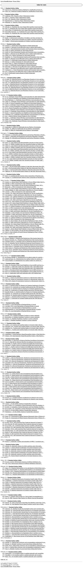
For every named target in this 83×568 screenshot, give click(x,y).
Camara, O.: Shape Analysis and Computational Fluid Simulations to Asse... (24, 375)
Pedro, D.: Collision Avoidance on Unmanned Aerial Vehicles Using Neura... (24, 217)
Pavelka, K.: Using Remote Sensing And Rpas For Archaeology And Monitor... (25, 525)
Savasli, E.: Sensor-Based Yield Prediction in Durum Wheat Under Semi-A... (24, 229)
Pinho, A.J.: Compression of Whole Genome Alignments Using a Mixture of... (25, 416)
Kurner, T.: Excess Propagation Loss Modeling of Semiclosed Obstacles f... (24, 113)
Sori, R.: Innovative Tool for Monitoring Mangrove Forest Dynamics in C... (24, 243)
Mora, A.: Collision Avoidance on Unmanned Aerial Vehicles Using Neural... (25, 206)
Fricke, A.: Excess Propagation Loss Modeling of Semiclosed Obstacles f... (24, 103)
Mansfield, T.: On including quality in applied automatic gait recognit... (23, 555)
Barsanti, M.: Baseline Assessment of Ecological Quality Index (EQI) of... (24, 479)
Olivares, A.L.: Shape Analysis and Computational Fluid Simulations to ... (24, 388)
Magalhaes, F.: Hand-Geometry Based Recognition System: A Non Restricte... (25, 334)
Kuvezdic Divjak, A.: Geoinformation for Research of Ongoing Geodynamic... (25, 292)
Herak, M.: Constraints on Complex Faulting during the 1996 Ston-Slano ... (24, 290)
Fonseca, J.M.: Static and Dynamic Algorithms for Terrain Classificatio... (24, 200)
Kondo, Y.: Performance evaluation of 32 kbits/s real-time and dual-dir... (24, 38)
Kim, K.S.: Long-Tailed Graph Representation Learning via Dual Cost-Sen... (24, 149)
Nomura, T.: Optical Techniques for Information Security (20, 62)
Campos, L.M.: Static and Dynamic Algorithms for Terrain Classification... (24, 193)
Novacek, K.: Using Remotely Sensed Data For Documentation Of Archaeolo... (25, 518)
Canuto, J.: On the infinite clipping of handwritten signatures (21, 403)
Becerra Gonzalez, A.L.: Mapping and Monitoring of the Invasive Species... (24, 240)
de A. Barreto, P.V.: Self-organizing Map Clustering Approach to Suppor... (24, 424)
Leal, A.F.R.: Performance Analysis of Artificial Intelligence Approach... (23, 463)
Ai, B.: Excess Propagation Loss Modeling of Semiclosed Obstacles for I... (24, 98)
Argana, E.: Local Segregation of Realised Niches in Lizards (20, 304)
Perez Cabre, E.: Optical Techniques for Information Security (21, 63)
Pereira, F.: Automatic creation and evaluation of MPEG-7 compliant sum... (24, 441)
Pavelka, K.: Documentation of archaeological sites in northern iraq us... (24, 521)
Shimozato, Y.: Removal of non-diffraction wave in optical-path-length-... (24, 66)
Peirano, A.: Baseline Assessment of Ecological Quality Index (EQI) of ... (23, 490)
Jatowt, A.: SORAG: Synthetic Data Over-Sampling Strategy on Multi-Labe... (24, 147)
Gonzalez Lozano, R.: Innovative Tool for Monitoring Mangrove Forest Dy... (24, 241)
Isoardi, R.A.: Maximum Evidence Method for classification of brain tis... (24, 10)
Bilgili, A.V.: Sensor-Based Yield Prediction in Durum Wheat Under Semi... (24, 188)
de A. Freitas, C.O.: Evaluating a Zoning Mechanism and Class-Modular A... (24, 405)
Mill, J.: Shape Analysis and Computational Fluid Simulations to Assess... (24, 386)
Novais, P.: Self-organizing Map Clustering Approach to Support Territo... (24, 432)
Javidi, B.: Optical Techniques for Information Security (19, 50)
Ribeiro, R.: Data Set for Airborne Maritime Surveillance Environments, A (24, 351)
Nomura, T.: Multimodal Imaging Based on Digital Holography (21, 60)
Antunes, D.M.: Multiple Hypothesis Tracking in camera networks (22, 315)
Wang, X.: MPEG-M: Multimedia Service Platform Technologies (21, 130)
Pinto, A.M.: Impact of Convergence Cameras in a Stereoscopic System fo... (25, 281)
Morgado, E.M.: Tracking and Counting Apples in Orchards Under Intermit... (25, 326)
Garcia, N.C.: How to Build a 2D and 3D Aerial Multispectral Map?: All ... (24, 201)
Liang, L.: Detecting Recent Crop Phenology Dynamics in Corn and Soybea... (25, 84)
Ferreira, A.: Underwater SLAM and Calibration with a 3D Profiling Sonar (24, 268)
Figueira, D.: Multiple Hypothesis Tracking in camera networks (21, 318)
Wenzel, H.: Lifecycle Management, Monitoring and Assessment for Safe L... (25, 367)
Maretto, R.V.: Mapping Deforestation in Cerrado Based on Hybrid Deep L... (25, 473)
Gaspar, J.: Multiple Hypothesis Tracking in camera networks (21, 320)
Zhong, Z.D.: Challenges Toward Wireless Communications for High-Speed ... (25, 121)
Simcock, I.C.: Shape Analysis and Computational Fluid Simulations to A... (24, 391)
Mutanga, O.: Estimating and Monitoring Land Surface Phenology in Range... (25, 135)
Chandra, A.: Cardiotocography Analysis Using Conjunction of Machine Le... (25, 177)
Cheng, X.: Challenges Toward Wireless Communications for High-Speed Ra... (25, 101)
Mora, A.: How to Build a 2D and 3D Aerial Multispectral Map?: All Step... (24, 209)
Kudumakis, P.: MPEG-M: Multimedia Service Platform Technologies (23, 127)
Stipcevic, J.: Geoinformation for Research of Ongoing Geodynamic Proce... (25, 296)
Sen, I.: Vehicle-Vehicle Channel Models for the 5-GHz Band (20, 116)
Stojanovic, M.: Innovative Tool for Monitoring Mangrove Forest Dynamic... (25, 244)
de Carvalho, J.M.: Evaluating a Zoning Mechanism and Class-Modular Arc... (25, 408)
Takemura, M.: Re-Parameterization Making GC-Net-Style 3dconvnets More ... (25, 171)
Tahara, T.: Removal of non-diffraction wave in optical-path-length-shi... (24, 68)
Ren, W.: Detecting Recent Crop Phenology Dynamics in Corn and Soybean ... (25, 85)
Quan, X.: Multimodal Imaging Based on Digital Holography (20, 65)
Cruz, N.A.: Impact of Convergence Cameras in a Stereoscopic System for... (24, 279)
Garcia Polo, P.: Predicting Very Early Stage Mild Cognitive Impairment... (24, 30)
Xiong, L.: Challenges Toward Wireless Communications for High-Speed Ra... (25, 117)
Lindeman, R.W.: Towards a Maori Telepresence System (19, 16)
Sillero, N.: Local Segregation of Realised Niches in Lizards (20, 311)
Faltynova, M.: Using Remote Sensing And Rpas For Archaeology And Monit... (25, 510)
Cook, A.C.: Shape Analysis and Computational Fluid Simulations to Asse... (24, 378)
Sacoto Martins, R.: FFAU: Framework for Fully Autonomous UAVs (22, 225)
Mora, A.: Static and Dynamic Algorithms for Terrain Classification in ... (23, 211)
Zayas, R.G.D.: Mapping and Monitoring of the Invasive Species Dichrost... (24, 251)
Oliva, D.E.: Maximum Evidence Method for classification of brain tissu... (24, 11)
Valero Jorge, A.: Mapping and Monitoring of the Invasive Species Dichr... (24, 248)
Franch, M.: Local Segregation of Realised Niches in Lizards (20, 307)
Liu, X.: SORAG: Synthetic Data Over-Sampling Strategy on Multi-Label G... (24, 154)
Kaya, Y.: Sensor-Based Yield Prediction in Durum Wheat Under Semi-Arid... (25, 204)
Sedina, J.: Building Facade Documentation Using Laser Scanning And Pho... (24, 528)
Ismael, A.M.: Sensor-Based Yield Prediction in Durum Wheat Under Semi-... (25, 203)
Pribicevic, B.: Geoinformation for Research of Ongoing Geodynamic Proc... (25, 295)
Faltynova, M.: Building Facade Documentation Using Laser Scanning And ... (25, 509)
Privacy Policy (16, 1)
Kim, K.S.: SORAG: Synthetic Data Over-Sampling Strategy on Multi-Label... (24, 150)
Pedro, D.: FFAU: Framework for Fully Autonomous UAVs (19, 219)
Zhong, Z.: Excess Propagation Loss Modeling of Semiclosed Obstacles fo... (24, 119)
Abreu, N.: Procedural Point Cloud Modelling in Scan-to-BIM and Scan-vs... (24, 265)
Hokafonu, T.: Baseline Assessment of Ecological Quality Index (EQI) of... (24, 485)
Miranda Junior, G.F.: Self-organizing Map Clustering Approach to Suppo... (24, 430)
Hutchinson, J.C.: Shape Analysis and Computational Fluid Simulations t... (24, 385)
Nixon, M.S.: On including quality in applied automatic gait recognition (23, 556)
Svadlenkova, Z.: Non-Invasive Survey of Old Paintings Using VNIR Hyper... (24, 536)
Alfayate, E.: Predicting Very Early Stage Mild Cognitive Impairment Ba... (24, 27)
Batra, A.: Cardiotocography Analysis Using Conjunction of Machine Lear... (24, 176)
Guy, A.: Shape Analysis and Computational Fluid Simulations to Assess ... (24, 383)
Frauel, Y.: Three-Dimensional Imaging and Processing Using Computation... (25, 49)
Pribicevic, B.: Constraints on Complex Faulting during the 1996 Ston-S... (24, 293)
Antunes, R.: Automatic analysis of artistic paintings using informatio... (23, 446)
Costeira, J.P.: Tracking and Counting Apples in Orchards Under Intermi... (24, 325)
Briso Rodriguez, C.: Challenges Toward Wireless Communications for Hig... (25, 100)
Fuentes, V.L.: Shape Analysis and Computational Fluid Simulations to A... (24, 380)
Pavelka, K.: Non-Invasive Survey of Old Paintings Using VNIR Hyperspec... (24, 523)
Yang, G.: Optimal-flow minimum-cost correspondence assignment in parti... (25, 547)
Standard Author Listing (12, 8)
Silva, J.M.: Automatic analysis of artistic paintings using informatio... (23, 454)
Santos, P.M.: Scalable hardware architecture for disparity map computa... (24, 399)
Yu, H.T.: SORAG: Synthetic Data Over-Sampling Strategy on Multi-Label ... (24, 160)
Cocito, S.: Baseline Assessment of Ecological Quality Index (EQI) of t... (23, 482)
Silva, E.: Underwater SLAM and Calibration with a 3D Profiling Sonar (23, 273)
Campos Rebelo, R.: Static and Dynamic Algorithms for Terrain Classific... (24, 190)
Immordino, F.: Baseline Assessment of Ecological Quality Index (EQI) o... (24, 487)
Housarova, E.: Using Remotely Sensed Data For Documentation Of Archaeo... (25, 515)
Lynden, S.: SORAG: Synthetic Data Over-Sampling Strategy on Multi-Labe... (25, 157)
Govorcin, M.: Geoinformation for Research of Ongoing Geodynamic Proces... (25, 288)
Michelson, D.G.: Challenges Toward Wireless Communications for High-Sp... (25, 114)
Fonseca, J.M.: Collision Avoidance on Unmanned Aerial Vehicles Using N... (24, 196)
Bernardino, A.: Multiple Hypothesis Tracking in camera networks (22, 317)
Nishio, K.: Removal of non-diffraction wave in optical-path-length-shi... (23, 58)
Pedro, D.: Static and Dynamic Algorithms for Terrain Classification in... (23, 222)
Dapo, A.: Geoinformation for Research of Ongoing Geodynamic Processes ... (25, 285)
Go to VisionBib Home (6, 1)
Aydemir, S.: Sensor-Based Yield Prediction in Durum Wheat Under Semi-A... (25, 182)
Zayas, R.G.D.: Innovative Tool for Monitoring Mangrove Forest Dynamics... (25, 249)
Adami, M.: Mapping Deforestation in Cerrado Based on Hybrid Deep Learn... (25, 468)
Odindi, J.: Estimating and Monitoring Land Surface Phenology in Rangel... (24, 136)
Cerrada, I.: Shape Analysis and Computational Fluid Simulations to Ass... (24, 377)
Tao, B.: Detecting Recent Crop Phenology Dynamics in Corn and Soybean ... (25, 89)
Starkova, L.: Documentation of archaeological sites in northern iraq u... (24, 533)
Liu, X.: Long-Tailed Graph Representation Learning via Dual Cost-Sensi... (24, 152)
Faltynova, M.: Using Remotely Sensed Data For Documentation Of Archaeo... (25, 512)
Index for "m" (4, 559)
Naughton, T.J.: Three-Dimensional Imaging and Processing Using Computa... (25, 57)
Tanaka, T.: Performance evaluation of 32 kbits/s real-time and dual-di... (24, 41)
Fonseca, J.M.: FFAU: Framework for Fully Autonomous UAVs (21, 198)
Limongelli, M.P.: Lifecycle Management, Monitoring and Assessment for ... (25, 362)
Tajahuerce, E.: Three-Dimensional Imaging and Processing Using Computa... (25, 70)
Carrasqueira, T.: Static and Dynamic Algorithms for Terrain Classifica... (24, 195)
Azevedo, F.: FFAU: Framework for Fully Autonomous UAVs (20, 183)
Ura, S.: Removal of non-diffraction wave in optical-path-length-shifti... (23, 71)
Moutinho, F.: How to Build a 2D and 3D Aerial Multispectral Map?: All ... (24, 212)
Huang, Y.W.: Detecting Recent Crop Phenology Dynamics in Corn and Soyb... (25, 81)
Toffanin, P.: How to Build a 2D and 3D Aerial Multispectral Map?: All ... (24, 230)
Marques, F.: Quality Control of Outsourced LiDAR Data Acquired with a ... (24, 345)
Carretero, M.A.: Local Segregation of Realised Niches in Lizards (22, 306)
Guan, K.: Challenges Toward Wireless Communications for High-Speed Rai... (25, 105)
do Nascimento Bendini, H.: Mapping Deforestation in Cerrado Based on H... (25, 469)
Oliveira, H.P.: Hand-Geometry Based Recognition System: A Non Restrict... (24, 336)
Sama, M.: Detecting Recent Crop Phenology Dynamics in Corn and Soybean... (25, 87)
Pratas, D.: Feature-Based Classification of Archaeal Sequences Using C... (24, 452)
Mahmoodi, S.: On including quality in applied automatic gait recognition (24, 553)
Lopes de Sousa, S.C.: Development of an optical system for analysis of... (24, 259)
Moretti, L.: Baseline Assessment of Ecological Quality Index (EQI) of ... (23, 488)
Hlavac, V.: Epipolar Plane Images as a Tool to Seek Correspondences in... (24, 496)
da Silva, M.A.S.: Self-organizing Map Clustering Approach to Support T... (24, 422)
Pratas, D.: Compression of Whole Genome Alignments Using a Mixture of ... (25, 418)
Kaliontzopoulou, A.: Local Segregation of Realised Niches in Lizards (23, 309)
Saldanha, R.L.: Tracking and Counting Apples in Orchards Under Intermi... (24, 328)
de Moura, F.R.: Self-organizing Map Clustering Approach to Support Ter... (24, 427)
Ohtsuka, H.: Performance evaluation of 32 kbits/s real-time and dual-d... (24, 39)
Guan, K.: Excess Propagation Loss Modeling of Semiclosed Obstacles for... (24, 106)
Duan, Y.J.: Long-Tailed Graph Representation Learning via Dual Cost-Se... (24, 142)
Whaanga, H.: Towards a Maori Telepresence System (19, 22)
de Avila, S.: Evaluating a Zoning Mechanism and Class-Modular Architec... (24, 407)
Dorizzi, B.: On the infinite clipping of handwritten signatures (21, 410)
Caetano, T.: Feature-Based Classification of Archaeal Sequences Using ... (24, 447)
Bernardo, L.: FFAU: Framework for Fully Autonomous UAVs (20, 187)
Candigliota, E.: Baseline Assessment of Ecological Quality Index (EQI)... (24, 480)
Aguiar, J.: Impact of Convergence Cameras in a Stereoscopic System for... (24, 277)
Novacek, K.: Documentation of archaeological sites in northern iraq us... (24, 517)
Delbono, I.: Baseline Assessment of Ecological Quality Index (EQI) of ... (23, 484)
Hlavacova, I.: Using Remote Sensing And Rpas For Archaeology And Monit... (25, 513)
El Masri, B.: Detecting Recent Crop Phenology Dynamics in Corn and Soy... (24, 79)
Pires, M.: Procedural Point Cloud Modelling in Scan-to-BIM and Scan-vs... (24, 271)
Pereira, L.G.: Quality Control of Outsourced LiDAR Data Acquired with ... (24, 350)
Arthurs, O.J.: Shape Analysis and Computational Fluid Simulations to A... (24, 373)
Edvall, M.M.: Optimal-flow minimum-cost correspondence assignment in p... (25, 545)
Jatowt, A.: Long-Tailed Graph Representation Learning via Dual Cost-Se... (24, 146)
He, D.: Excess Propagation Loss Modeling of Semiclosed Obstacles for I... (24, 108)
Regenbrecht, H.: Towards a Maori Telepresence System (20, 20)
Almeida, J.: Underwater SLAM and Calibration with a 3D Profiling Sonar (24, 266)
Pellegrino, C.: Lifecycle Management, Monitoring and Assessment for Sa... (25, 364)
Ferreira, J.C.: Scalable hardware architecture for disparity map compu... (24, 397)
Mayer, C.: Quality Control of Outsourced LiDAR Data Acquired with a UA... (24, 347)
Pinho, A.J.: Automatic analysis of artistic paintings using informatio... (23, 449)
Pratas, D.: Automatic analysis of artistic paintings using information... (23, 451)
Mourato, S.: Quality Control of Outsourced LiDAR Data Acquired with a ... (24, 348)
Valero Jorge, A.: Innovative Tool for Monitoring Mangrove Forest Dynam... (24, 246)
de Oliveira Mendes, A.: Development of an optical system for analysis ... (24, 257)
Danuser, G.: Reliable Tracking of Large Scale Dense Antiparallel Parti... (24, 544)
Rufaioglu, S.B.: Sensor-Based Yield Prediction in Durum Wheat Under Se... (24, 224)
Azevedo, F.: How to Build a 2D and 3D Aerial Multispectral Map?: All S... (24, 185)
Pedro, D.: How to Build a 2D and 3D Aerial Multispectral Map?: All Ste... (24, 221)
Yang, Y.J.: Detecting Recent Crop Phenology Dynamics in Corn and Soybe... (24, 90)
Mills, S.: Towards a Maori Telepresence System (17, 17)
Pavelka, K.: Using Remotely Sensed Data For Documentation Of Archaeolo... (25, 526)
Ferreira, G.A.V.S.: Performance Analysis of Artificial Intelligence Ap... (23, 462)
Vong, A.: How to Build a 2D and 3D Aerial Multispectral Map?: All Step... (24, 232)
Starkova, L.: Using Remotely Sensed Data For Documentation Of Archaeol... (25, 534)
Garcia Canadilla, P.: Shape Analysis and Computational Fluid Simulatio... (24, 381)
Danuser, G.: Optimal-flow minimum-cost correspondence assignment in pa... (25, 542)
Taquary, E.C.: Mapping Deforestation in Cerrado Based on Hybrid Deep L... (25, 474)
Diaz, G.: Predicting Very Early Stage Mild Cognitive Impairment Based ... (24, 28)
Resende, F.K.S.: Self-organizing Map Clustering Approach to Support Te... (24, 435)
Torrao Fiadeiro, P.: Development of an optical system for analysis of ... (23, 260)
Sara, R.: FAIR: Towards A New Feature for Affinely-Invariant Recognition (24, 498)
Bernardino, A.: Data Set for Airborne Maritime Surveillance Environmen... (24, 340)
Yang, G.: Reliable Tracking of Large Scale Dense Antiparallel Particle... (23, 549)
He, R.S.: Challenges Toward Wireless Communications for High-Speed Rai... (25, 109)
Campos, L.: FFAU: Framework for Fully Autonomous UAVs (20, 191)
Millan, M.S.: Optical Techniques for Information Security (20, 55)
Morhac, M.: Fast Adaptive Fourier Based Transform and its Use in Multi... (24, 504)
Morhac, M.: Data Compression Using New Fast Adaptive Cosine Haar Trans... (25, 502)
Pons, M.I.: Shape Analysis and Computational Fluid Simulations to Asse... (24, 390)
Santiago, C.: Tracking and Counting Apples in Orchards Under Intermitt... (24, 329)
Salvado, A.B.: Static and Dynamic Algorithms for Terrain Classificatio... (23, 227)
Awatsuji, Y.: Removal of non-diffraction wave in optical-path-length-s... (23, 47)
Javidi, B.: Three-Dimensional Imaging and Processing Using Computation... (25, 52)
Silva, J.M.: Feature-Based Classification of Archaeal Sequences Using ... (24, 456)
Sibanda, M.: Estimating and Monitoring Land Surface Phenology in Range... (25, 138)
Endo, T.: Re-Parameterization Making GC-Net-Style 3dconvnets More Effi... (25, 166)
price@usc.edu (7, 565)
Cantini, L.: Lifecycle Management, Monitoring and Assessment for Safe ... (24, 358)
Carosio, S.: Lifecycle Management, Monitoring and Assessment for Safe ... (24, 359)
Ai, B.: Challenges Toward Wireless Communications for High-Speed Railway (25, 96)
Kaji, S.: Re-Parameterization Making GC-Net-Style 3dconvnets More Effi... (24, 168)
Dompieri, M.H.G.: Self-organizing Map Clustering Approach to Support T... (24, 429)
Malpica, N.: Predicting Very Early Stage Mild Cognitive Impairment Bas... (24, 33)
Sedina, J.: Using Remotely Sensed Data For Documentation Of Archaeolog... (25, 531)
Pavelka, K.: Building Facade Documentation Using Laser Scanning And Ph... (25, 520)
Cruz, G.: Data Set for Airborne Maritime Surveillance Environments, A (23, 342)
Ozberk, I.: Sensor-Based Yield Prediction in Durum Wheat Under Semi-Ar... (24, 216)
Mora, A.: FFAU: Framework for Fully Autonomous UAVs (19, 208)
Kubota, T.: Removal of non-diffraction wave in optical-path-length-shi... (24, 53)
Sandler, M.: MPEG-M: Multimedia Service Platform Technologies (22, 128)
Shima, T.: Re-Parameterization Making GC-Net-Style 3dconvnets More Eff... (25, 169)
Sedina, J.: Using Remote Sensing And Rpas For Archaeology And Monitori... (25, 530)
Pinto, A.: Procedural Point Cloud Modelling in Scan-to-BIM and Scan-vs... (24, 270)
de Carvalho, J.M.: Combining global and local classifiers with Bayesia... (24, 425)
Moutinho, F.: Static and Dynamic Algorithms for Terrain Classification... (24, 214)
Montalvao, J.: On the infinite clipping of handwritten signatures (22, 412)
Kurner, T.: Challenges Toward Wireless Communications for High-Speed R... (25, 111)
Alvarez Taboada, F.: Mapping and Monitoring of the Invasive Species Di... (24, 238)
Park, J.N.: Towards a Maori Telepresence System (18, 19)
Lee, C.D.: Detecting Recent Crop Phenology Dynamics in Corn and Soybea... (25, 82)
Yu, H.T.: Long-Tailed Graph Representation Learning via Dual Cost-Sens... (24, 158)
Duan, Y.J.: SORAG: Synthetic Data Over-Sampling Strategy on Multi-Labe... (24, 144)
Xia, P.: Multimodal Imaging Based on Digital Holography (20, 73)
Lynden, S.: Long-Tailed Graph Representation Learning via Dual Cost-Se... (24, 155)
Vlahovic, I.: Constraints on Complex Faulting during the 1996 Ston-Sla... (24, 298)
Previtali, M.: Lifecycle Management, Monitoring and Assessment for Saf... (24, 366)
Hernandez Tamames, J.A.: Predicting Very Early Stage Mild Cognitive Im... (24, 31)
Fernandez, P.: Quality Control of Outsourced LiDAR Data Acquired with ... (24, 343)
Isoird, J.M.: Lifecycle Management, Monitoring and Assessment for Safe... (24, 361)
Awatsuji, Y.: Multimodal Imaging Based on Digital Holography (21, 45)
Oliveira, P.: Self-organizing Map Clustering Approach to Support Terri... (24, 434)
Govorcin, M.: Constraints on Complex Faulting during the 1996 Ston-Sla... (24, 287)
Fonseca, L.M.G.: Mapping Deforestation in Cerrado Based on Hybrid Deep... (25, 471)
